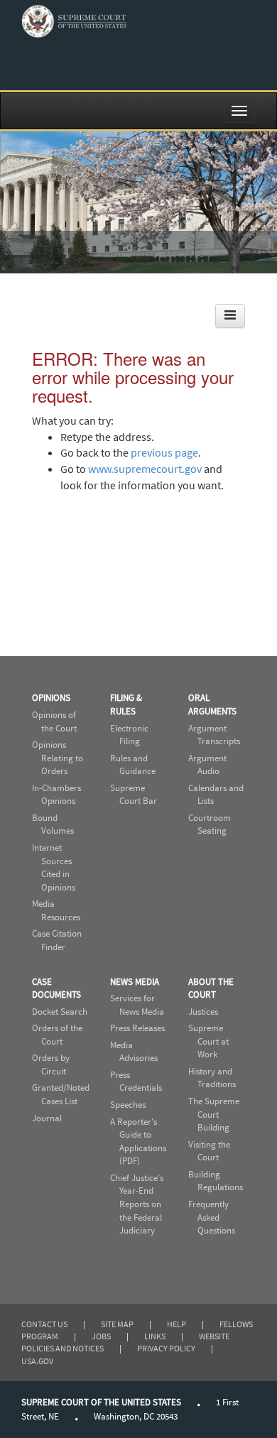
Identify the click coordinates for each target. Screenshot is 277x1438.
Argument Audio (207, 765)
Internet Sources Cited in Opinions (53, 867)
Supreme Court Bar (133, 794)
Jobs (101, 1336)
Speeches (128, 1105)
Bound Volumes (53, 824)
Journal (47, 1118)
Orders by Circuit (51, 1064)
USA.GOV (37, 1361)
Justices (203, 1012)
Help (176, 1324)
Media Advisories (134, 1051)
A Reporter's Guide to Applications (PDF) (138, 1141)
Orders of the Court (57, 1034)
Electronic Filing (129, 735)
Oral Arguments (212, 704)
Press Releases (137, 1028)
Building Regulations (215, 1181)
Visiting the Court (209, 1151)
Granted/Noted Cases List (60, 1094)
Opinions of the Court (54, 721)
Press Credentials (136, 1081)
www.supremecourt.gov (145, 469)
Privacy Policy (166, 1348)
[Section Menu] (230, 316)
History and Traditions (212, 1078)
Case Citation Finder (57, 940)
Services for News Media (137, 1005)
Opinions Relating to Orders (57, 758)
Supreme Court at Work (208, 1041)
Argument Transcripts (214, 735)
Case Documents (56, 988)
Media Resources (56, 910)
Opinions (51, 698)
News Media (134, 982)
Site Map (117, 1324)
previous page (164, 452)
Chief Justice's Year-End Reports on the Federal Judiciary (136, 1204)
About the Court (211, 988)
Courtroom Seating (209, 824)
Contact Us (44, 1324)
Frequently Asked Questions (211, 1217)
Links (154, 1336)
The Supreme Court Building (213, 1114)
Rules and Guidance (133, 765)
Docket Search (59, 1012)
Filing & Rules (126, 704)
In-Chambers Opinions (56, 794)
